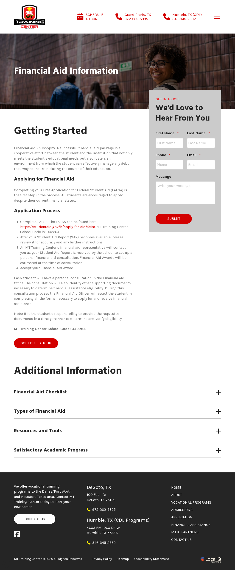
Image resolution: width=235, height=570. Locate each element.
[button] (217, 17)
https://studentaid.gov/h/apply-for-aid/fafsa (57, 227)
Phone (163, 155)
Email (194, 155)
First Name (167, 133)
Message (163, 176)
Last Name (198, 133)
